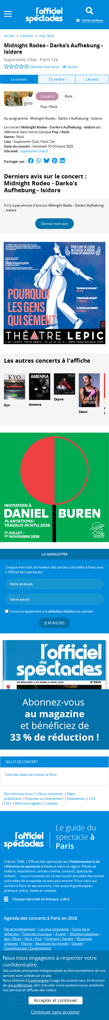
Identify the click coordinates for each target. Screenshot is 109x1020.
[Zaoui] (89, 389)
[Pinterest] (54, 161)
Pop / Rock (60, 131)
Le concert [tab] (19, 79)
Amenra (35, 404)
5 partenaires (38, 980)
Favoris (72, 66)
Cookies (51, 803)
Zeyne (58, 399)
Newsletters (76, 798)
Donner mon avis (54, 223)
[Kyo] (14, 386)
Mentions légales (28, 803)
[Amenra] (39, 386)
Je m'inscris (54, 623)
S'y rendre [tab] (57, 79)
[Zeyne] (64, 383)
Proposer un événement (44, 798)
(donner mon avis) (44, 66)
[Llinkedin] (62, 161)
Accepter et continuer (55, 1000)
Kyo (7, 405)
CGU (7, 803)
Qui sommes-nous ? (19, 793)
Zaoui (83, 411)
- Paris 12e (31, 59)
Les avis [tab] (92, 79)
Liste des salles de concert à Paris (31, 774)
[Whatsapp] (38, 161)
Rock (20, 136)
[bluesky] (46, 161)
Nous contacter (50, 793)
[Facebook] (31, 161)
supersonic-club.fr (34, 151)
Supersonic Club (26, 141)
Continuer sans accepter (55, 1012)
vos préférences (19, 985)
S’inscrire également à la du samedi (51, 611)
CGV (92, 798)
